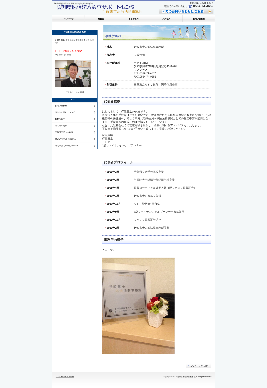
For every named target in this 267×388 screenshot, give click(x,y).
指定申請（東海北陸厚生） (67, 145)
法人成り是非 (61, 125)
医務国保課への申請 (64, 132)
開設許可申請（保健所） (66, 139)
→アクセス (140, 69)
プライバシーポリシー (65, 376)
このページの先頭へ (198, 365)
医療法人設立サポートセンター (99, 9)
